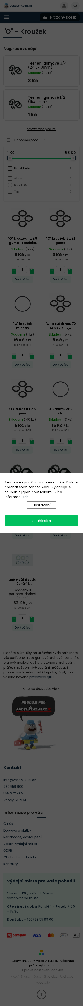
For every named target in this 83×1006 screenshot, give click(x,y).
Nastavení (41, 505)
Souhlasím (41, 520)
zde (26, 496)
